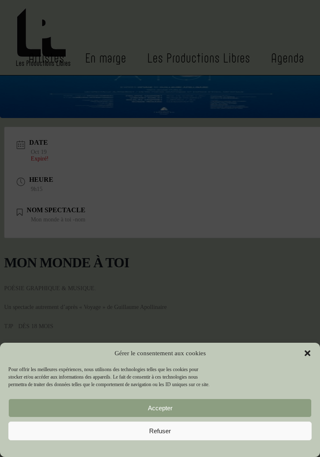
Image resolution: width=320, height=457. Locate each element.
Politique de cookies (160, 447)
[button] (307, 353)
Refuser (160, 430)
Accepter (160, 408)
